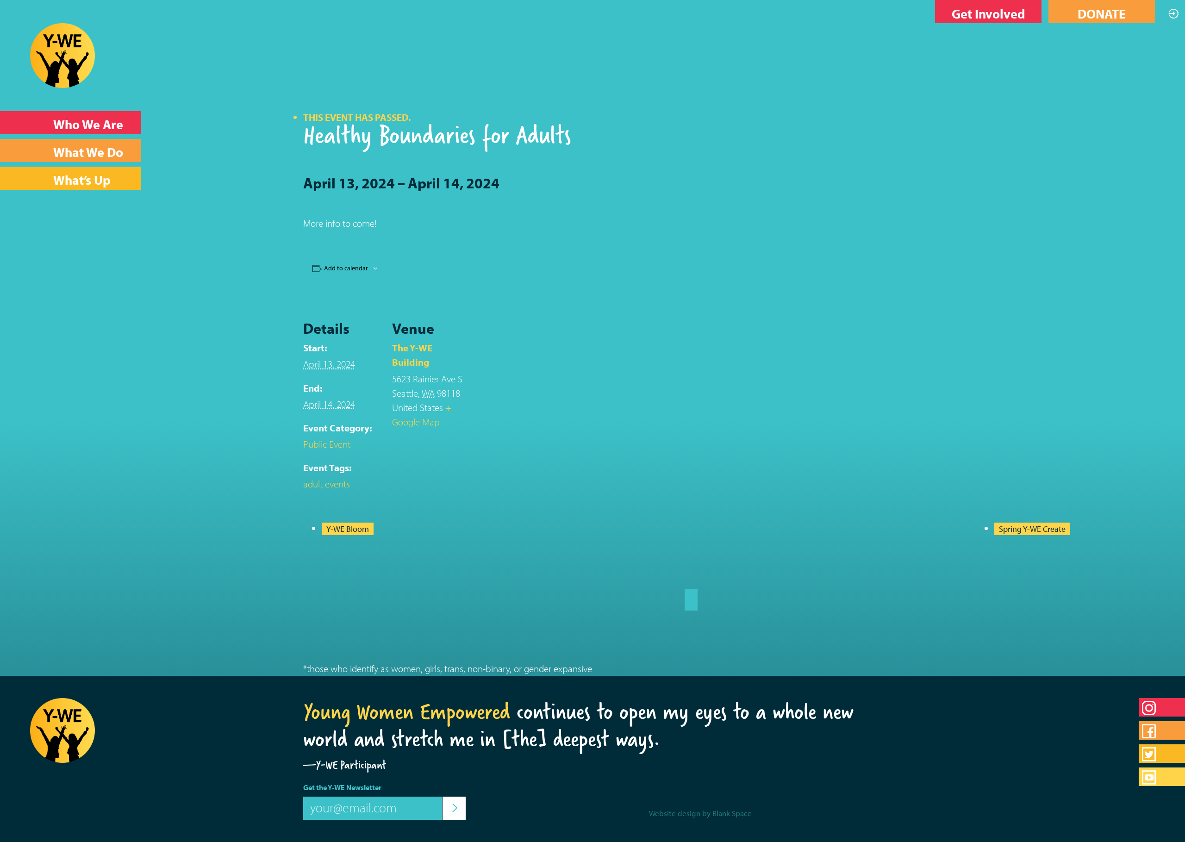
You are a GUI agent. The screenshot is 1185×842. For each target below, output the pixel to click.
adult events (326, 484)
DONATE (1102, 14)
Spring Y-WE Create (1032, 529)
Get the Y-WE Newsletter (342, 787)
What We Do (88, 152)
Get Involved (988, 14)
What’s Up (82, 180)
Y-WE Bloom (347, 529)
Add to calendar (346, 268)
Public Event (326, 444)
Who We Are (88, 124)
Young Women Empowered (406, 711)
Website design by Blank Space (700, 813)
